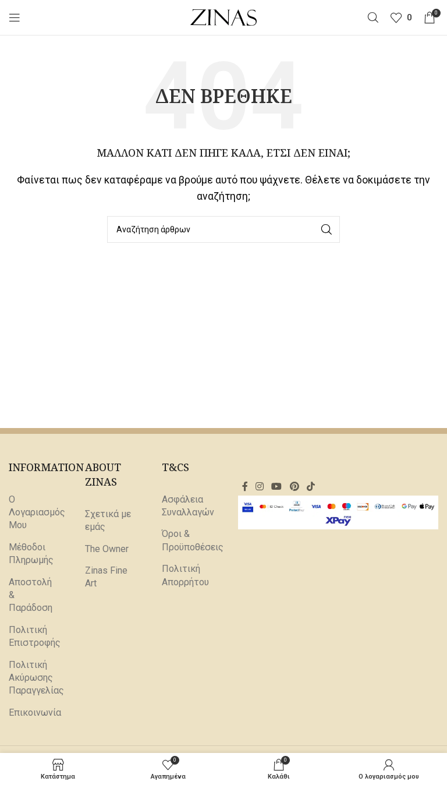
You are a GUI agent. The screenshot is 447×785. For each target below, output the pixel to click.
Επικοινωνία (35, 712)
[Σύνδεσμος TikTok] (310, 487)
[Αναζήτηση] (373, 17)
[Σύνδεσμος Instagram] (259, 487)
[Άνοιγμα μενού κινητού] (14, 17)
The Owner (107, 548)
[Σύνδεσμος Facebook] (244, 487)
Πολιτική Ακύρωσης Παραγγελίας (36, 677)
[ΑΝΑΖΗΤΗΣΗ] (326, 229)
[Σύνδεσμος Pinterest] (294, 487)
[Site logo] (223, 16)
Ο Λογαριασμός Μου (37, 512)
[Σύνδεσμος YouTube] (277, 487)
